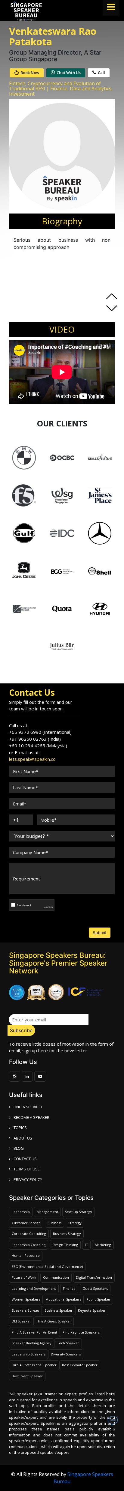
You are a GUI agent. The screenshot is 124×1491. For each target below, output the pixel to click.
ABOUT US (23, 1138)
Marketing (103, 1244)
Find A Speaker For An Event (34, 1332)
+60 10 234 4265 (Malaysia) (38, 745)
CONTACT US (25, 1158)
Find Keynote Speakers (81, 1332)
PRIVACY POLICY (28, 1179)
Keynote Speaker (92, 1310)
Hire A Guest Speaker (53, 1321)
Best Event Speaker (27, 1376)
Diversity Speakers (66, 1354)
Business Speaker (59, 1310)
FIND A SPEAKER (28, 1107)
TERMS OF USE (27, 1169)
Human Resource (26, 1255)
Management (47, 1211)
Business (54, 1223)
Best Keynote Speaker (80, 1365)
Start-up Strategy (78, 1211)
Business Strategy (67, 1233)
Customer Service (26, 1223)
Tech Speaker (68, 1343)
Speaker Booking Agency (31, 1343)
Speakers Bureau (25, 1310)
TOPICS (20, 1127)
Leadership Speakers (28, 1354)
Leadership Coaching (28, 1244)
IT (86, 1244)
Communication (56, 1277)
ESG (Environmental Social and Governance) (47, 1266)
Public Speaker (98, 1299)
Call (101, 72)
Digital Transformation (94, 1277)
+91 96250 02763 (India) (35, 739)
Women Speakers (26, 1299)
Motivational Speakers (63, 1299)
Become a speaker (31, 1117)
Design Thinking (65, 1244)
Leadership (21, 1211)
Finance (69, 1288)
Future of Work (24, 1277)
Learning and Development (34, 1288)
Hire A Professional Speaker (34, 1365)
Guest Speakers (95, 1288)
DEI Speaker (21, 1321)
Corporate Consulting (29, 1233)
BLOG (19, 1148)
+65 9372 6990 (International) (40, 732)
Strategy (75, 1223)
